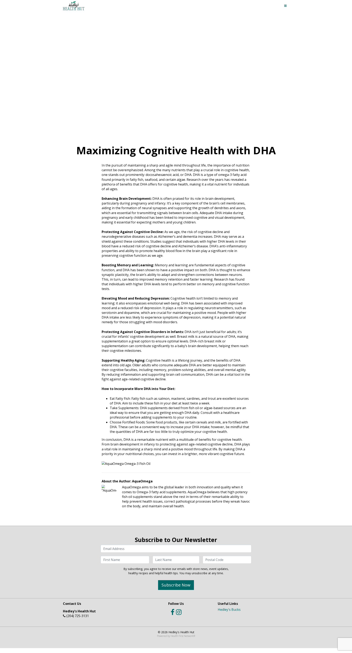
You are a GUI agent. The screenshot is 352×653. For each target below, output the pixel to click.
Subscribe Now (176, 585)
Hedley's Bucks (229, 609)
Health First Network (182, 636)
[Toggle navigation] (285, 6)
